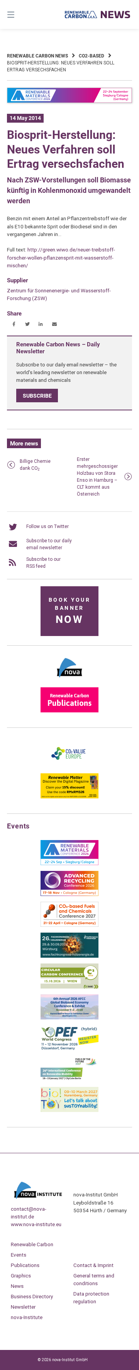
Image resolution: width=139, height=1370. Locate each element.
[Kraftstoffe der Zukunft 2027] (69, 1079)
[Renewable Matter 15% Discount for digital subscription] (69, 797)
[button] (13, 324)
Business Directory (32, 1296)
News (17, 1286)
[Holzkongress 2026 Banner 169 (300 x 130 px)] (69, 956)
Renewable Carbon (32, 1244)
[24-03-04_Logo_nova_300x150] (69, 680)
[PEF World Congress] (69, 1048)
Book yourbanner (69, 611)
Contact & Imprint (93, 1265)
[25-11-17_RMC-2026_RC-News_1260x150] (69, 101)
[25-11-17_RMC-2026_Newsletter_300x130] (69, 863)
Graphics (21, 1275)
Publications (25, 1265)
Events (18, 1255)
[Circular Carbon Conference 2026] (69, 987)
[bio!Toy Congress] (69, 1110)
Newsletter (23, 1307)
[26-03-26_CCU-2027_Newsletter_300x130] (69, 925)
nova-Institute (26, 1317)
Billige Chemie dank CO (35, 465)
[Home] (97, 14)
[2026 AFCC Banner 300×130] (69, 1018)
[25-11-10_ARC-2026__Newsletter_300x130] (69, 894)
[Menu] (19, 14)
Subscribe (37, 396)
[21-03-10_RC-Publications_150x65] (69, 711)
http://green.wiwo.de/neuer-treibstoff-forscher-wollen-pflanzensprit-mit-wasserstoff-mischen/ (61, 257)
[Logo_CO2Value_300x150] (69, 766)
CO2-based (91, 56)
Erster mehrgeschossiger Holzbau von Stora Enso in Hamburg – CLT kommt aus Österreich (97, 477)
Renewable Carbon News (37, 56)
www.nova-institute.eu (36, 1224)
